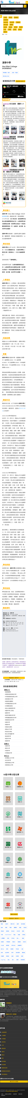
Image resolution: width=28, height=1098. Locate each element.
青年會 (12, 938)
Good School (8, 934)
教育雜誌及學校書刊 (6, 1071)
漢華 (14, 681)
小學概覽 (4, 1035)
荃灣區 (10, 27)
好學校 (23, 934)
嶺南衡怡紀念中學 (9, 720)
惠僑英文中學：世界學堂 (11, 1014)
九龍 (22, 949)
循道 (23, 938)
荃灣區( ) (8, 862)
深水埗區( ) (8, 847)
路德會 (12, 949)
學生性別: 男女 (6, 76)
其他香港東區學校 (10, 686)
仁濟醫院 (3, 938)
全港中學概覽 (13, 671)
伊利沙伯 (13, 945)
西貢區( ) (8, 877)
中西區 (5, 17)
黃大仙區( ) (20, 907)
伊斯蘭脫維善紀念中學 (10, 717)
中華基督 (8, 941)
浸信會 (2, 931)
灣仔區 (10, 17)
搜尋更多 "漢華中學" (14, 677)
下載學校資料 (21, 659)
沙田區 (14, 29)
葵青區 (5, 27)
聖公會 (12, 931)
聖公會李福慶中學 (9, 734)
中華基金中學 (8, 753)
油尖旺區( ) (20, 832)
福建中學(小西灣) (9, 710)
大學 (3, 1045)
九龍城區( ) (20, 786)
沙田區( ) (8, 832)
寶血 (14, 934)
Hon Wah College (14, 614)
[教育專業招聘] (8, 973)
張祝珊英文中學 (9, 699)
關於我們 (20, 1094)
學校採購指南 (4, 1074)
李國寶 (2, 956)
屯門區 (15, 27)
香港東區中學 (20, 671)
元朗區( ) (8, 801)
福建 (20, 927)
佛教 (6, 927)
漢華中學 (12, 613)
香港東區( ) (8, 907)
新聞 (17, 959)
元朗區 (20, 27)
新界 (12, 952)
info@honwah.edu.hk (10, 629)
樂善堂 (7, 956)
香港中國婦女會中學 (10, 715)
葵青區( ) (20, 862)
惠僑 (2, 924)
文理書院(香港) (9, 706)
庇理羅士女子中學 (9, 758)
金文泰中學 (8, 760)
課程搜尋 (4, 1048)
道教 (23, 931)
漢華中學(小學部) (14, 679)
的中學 (9, 81)
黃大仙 (2, 949)
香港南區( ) (20, 892)
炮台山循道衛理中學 (10, 708)
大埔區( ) (8, 817)
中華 (2, 934)
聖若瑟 (7, 945)
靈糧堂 (15, 927)
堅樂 (22, 956)
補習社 (3, 1051)
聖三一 (18, 938)
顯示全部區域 (14, 914)
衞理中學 (7, 741)
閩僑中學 (7, 724)
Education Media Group (12, 1091)
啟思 (2, 927)
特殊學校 (4, 1042)
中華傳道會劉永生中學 (10, 703)
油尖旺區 (6, 22)
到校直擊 (18, 952)
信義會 (2, 941)
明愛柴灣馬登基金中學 (10, 694)
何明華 (17, 956)
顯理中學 (7, 713)
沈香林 (6, 924)
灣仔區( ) (20, 847)
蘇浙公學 (7, 748)
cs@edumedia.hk (18, 665)
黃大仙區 (6, 24)
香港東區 (16, 17)
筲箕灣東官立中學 (9, 762)
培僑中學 (7, 750)
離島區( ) (8, 892)
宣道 (8, 938)
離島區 (5, 32)
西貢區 (19, 29)
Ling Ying (3, 959)
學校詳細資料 (14, 659)
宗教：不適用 (15, 72)
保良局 (25, 927)
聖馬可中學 (8, 738)
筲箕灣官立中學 (9, 765)
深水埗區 (12, 22)
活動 (3, 1058)
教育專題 (4, 1061)
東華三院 (12, 924)
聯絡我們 (3, 1095)
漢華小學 (11, 681)
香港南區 (6, 20)
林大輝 (18, 931)
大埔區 (9, 29)
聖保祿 (7, 931)
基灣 (18, 924)
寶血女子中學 (8, 729)
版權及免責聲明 (8, 1094)
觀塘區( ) (20, 877)
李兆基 (17, 949)
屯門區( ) (20, 817)
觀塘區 (11, 24)
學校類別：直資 (6, 72)
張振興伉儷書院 (9, 701)
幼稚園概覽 (4, 1032)
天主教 (2, 945)
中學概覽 (4, 1038)
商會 (2, 952)
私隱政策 (15, 1094)
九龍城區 (18, 22)
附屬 (19, 934)
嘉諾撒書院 (8, 692)
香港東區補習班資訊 (16, 672)
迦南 (12, 956)
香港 (7, 949)
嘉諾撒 (19, 941)
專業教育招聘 (4, 1067)
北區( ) (20, 801)
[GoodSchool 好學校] (14, 3)
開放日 (13, 941)
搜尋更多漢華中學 (21, 81)
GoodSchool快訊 (14, 1081)
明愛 (10, 927)
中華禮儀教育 (9, 1003)
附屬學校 (20, 945)
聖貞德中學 (8, 736)
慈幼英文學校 (8, 731)
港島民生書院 (8, 727)
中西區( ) (8, 786)
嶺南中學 (7, 722)
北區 (5, 29)
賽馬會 (23, 952)
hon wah (17, 681)
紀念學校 (7, 952)
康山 (9, 959)
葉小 (13, 959)
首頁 (2, 1094)
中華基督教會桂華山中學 (11, 696)
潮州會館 (23, 924)
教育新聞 (23, 959)
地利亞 (24, 941)
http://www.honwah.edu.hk (12, 630)
